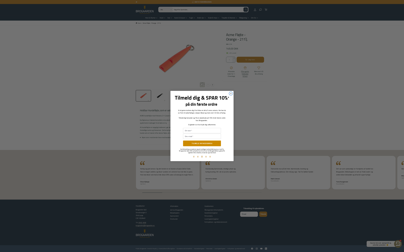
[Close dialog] (231, 93)
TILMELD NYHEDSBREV (202, 143)
